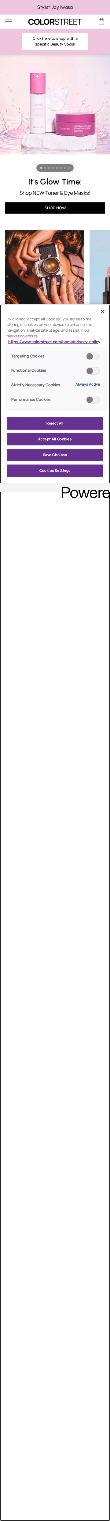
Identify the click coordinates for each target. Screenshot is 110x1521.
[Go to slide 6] (61, 168)
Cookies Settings (55, 470)
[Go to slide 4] (53, 168)
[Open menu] (14, 22)
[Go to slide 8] (69, 168)
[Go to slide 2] (45, 168)
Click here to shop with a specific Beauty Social (55, 41)
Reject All (55, 423)
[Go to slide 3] (49, 168)
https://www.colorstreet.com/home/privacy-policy (54, 341)
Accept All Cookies (55, 439)
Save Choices (55, 454)
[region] (55, 7)
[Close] (102, 311)
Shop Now (55, 208)
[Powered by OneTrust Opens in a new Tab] (84, 488)
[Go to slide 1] (41, 168)
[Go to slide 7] (65, 168)
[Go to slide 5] (57, 168)
